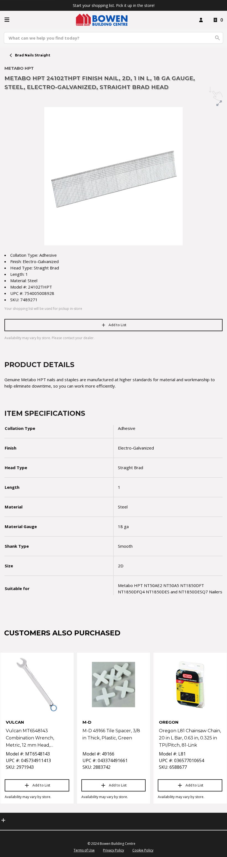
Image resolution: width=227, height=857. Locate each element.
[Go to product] (37, 684)
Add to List (118, 325)
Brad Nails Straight (32, 55)
